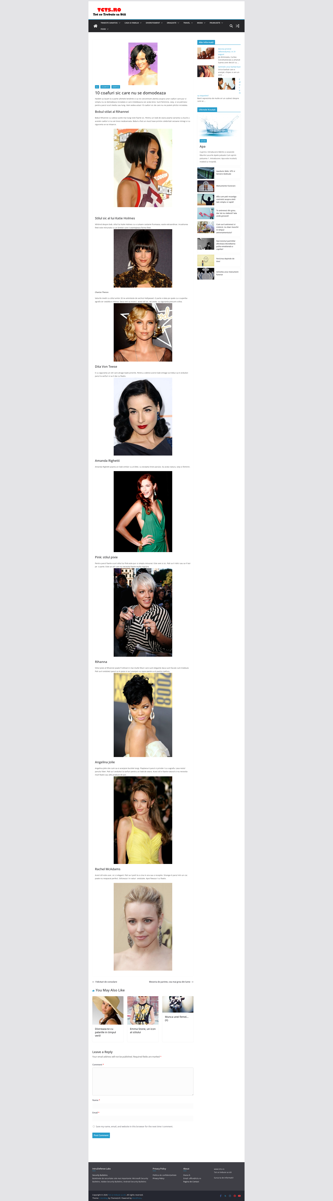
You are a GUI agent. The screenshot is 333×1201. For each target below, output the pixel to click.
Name (96, 1100)
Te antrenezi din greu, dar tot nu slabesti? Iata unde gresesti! (226, 213)
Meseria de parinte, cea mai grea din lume (169, 981)
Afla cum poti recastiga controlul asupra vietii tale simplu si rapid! (226, 199)
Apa (203, 146)
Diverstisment (153, 23)
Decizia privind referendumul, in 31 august (227, 52)
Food (103, 29)
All (97, 87)
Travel (186, 23)
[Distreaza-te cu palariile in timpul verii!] (107, 998)
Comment (98, 1064)
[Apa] (219, 125)
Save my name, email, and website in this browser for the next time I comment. (134, 1126)
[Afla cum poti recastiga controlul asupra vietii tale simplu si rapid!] (205, 200)
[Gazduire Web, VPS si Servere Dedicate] (205, 173)
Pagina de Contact (191, 1181)
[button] (119, 23)
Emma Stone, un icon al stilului (143, 1030)
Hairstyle (116, 87)
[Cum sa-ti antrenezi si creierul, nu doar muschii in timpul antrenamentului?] (205, 228)
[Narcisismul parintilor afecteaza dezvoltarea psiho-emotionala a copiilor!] (205, 245)
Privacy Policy (158, 1178)
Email (95, 1112)
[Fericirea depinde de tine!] (205, 260)
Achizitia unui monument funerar (227, 273)
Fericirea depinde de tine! (225, 260)
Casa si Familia (132, 23)
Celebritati (105, 87)
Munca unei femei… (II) (177, 1018)
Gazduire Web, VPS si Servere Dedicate (225, 172)
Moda (200, 23)
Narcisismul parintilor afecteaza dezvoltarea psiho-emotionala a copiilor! (225, 245)
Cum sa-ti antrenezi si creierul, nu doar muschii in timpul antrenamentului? (227, 228)
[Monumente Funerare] (205, 186)
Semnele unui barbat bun (229, 67)
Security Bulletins (100, 1175)
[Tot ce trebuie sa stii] (95, 26)
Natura (203, 141)
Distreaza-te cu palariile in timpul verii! (105, 1032)
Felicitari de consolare (106, 981)
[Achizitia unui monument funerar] (205, 274)
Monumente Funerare (225, 186)
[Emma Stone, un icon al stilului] (142, 998)
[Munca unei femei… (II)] (177, 998)
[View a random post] (237, 26)
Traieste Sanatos (109, 23)
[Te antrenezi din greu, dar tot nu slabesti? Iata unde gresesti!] (205, 214)
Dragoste (171, 23)
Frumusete (215, 23)
